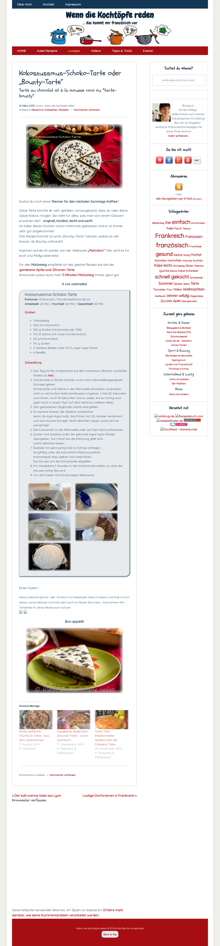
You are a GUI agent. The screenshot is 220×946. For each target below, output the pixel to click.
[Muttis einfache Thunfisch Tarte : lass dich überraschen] (36, 719)
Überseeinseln (189, 301)
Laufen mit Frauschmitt (178, 364)
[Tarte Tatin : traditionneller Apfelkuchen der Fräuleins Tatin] (111, 719)
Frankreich (169, 235)
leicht (167, 265)
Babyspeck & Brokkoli (179, 327)
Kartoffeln (175, 260)
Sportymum (179, 360)
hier (50, 375)
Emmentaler (198, 223)
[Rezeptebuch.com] (189, 416)
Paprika (199, 265)
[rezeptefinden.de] (170, 420)
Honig (186, 255)
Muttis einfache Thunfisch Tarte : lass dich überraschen (34, 735)
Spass (178, 283)
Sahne (173, 270)
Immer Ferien (179, 345)
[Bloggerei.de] (178, 425)
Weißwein (160, 296)
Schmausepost (178, 336)
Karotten (161, 260)
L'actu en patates (179, 379)
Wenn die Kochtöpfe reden (110, 14)
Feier (170, 228)
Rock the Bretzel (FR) (179, 332)
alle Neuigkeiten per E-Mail (179, 198)
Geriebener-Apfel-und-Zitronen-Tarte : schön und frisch (72, 735)
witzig (184, 295)
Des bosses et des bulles (178, 355)
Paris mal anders (179, 394)
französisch (172, 245)
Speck (186, 283)
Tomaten (159, 289)
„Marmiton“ (96, 250)
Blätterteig (158, 223)
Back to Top (110, 934)
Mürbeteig (179, 265)
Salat (181, 270)
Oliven (190, 265)
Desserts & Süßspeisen (44, 109)
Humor (196, 254)
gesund (164, 254)
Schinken (192, 270)
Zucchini (166, 301)
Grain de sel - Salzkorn (179, 340)
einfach (181, 222)
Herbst (178, 255)
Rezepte (63, 109)
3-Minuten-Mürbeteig (78, 275)
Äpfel (176, 301)
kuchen (198, 260)
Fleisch (187, 228)
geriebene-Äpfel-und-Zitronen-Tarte (47, 269)
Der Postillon (179, 383)
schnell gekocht (172, 277)
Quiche (164, 270)
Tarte (195, 283)
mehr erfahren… (179, 136)
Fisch (178, 228)
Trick (169, 289)
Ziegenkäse (196, 296)
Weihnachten (194, 289)
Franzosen (193, 236)
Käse (158, 265)
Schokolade (196, 277)
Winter (172, 295)
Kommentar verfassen (87, 109)
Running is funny (179, 368)
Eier (168, 222)
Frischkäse (195, 246)
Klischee (187, 260)
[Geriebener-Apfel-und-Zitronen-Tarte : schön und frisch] (73, 719)
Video (177, 289)
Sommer (166, 283)
